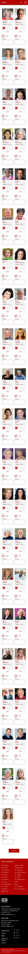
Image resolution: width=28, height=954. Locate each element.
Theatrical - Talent (19, 865)
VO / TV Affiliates (19, 886)
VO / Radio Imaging (6, 884)
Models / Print (4, 891)
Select (7, 36)
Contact (3, 942)
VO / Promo (4, 877)
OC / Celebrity (18, 874)
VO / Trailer (4, 881)
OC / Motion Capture (20, 879)
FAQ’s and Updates (4, 939)
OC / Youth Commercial (20, 872)
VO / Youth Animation (20, 889)
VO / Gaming (4, 867)
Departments (5, 930)
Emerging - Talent (19, 867)
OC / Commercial (19, 870)
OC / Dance (17, 877)
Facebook (18, 930)
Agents (3, 933)
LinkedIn (17, 937)
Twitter (17, 932)
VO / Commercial (5, 870)
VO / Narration (4, 879)
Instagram (18, 935)
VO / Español (4, 874)
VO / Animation (5, 865)
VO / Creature (4, 886)
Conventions (4, 889)
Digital (16, 884)
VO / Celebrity (4, 872)
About (3, 935)
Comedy (16, 881)
